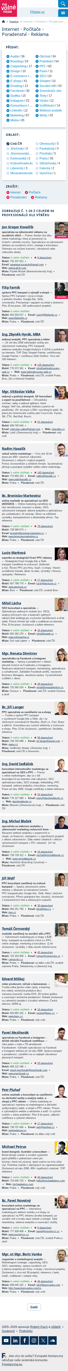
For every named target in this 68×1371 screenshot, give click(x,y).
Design (15, 71)
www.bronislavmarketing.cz (23, 536)
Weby (43, 115)
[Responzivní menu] (63, 13)
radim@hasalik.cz (46, 476)
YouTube (6, 1340)
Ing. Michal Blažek (16, 821)
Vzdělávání (47, 105)
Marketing (17, 115)
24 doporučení (45, 794)
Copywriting (18, 66)
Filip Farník (11, 287)
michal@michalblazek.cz (50, 855)
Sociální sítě (47, 85)
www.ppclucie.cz (17, 586)
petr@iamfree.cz (45, 1127)
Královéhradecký (21, 163)
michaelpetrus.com (22, 1184)
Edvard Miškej (13, 979)
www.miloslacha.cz (18, 637)
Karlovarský (18, 158)
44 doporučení (45, 1177)
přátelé (56, 1326)
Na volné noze (3, 22)
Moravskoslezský (21, 173)
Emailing (16, 85)
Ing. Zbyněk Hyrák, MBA (21, 334)
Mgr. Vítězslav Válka (18, 391)
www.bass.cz (15, 1016)
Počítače (35, 192)
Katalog (14, 21)
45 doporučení (45, 952)
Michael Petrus (14, 1146)
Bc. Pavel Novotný (16, 1200)
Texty (42, 95)
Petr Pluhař (11, 1089)
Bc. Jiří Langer (13, 707)
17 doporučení (45, 580)
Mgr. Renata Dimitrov (19, 653)
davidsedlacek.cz (22, 801)
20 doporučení (45, 1063)
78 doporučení (45, 526)
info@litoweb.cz (45, 633)
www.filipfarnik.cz (17, 318)
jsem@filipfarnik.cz (46, 314)
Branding (16, 61)
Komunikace (18, 105)
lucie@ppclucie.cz (46, 583)
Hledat (63, 4)
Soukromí (8, 1331)
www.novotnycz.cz (18, 1234)
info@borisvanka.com (48, 1285)
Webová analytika (51, 110)
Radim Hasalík (13, 448)
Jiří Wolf (8, 878)
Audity (14, 56)
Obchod (44, 56)
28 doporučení (45, 684)
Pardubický (47, 148)
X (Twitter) (43, 1340)
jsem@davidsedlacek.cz (49, 798)
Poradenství (18, 197)
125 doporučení (45, 364)
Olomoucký (47, 143)
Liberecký (16, 168)
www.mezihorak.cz (18, 1073)
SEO (42, 76)
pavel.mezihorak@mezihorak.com (28, 1070)
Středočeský (47, 163)
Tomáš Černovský (16, 928)
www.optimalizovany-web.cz (36, 371)
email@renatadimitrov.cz (49, 687)
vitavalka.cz (58, 429)
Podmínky (26, 1331)
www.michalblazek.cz (24, 858)
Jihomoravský (19, 153)
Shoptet (44, 81)
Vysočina (45, 173)
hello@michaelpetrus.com (50, 1180)
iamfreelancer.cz (17, 1130)
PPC (42, 66)
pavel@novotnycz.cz (48, 1231)
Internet (15, 192)
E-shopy (16, 81)
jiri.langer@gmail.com (48, 741)
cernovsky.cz (15, 959)
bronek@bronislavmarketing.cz (27, 533)
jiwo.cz (12, 912)
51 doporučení (45, 422)
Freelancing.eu (5, 1355)
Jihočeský (17, 148)
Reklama (41, 197)
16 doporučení (45, 630)
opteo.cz (13, 744)
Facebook (17, 90)
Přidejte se (37, 12)
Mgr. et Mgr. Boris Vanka (22, 1254)
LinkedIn (16, 110)
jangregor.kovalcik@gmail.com (27, 264)
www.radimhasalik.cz (19, 479)
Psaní (43, 71)
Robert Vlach (39, 1326)
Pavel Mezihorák (15, 1032)
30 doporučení (45, 905)
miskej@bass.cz (45, 1013)
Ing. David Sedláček (17, 764)
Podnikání (46, 61)
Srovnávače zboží (51, 90)
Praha (43, 158)
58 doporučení (45, 737)
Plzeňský (45, 153)
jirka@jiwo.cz (43, 909)
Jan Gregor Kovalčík (17, 227)
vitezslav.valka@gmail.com (25, 429)
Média (14, 120)
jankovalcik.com (17, 268)
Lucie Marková (14, 552)
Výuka (43, 100)
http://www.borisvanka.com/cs (24, 1288)
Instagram (17, 100)
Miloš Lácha (11, 603)
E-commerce (18, 76)
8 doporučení (44, 257)
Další (34, 1307)
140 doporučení (45, 472)
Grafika (15, 95)
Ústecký (44, 168)
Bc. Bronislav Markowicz (21, 495)
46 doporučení (45, 1281)
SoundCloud (52, 1340)
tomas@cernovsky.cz (48, 956)
